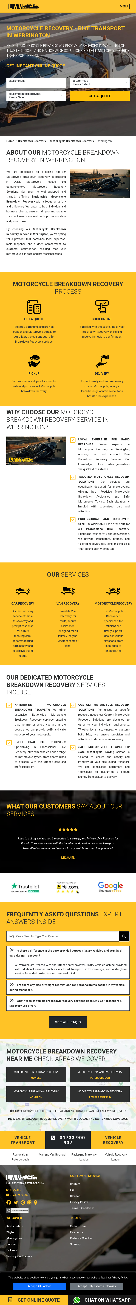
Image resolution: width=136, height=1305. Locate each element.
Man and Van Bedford (52, 1159)
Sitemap (75, 1249)
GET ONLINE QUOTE (38, 1300)
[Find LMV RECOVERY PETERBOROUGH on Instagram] (29, 1208)
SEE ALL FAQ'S (68, 1027)
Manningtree (14, 1243)
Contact (75, 1189)
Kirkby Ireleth (14, 1231)
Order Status (78, 1231)
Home (10, 141)
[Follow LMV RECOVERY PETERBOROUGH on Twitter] (15, 1208)
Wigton (10, 1237)
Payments (76, 1237)
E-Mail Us (15, 1195)
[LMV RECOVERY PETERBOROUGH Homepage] (23, 6)
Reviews (75, 1201)
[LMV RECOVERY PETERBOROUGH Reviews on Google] (110, 893)
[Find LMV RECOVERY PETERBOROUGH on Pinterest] (23, 1208)
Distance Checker (81, 1243)
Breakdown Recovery (32, 141)
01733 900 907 (71, 1145)
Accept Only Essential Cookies (97, 1286)
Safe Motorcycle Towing (96, 752)
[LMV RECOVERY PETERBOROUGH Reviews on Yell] (68, 893)
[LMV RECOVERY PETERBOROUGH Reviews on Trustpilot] (25, 893)
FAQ (72, 1195)
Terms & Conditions (82, 1213)
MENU (124, 6)
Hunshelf (12, 1249)
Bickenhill (12, 1255)
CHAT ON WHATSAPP (108, 1300)
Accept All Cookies (39, 1286)
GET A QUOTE (100, 96)
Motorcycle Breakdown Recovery (72, 141)
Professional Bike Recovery (107, 529)
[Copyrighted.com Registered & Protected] (17, 1215)
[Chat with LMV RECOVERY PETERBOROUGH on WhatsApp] (79, 1300)
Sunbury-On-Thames (19, 1261)
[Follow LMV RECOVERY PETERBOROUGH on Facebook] (8, 1208)
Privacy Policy (119, 1277)
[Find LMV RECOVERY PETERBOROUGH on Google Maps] (35, 1208)
